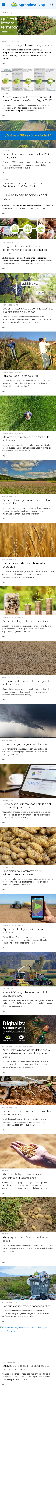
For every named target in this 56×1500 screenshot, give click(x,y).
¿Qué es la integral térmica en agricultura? (27, 45)
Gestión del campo (10, 305)
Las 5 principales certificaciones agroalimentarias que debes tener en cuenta (24, 250)
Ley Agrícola (7, 93)
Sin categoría (7, 800)
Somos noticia (24, 1479)
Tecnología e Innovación (12, 372)
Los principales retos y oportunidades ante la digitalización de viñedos (27, 310)
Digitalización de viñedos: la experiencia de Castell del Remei (26, 1484)
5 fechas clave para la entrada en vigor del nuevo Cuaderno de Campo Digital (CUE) (27, 98)
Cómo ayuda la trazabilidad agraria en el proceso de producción (26, 805)
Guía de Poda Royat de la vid (20, 375)
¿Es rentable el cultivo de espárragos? (25, 1428)
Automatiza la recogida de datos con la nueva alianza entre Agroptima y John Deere (26, 1053)
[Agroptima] (28, 4)
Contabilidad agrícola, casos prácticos (25, 621)
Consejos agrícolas (10, 41)
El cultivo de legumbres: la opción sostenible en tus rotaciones (22, 1176)
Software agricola (26, 1046)
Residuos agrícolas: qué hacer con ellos (26, 1306)
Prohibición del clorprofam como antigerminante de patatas (22, 872)
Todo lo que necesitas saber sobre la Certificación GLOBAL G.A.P (24, 184)
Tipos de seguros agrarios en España (24, 744)
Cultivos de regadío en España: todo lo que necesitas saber (25, 1367)
